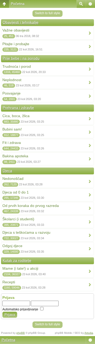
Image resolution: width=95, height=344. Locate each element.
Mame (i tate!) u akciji (20, 268)
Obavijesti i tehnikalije (21, 22)
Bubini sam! (12, 129)
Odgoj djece (12, 246)
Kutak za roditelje (17, 260)
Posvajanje (11, 93)
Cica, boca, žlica (16, 116)
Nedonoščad (12, 178)
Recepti (8, 282)
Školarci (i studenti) (18, 219)
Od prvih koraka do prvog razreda (30, 206)
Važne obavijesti (15, 30)
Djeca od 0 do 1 (15, 192)
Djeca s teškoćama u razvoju (26, 232)
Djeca (7, 171)
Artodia (88, 332)
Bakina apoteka (15, 156)
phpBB (20, 332)
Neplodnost (11, 80)
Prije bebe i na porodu (21, 58)
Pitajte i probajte (15, 44)
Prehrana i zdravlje (18, 108)
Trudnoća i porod (16, 66)
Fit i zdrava (11, 142)
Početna (18, 4)
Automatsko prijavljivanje (20, 309)
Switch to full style (47, 13)
